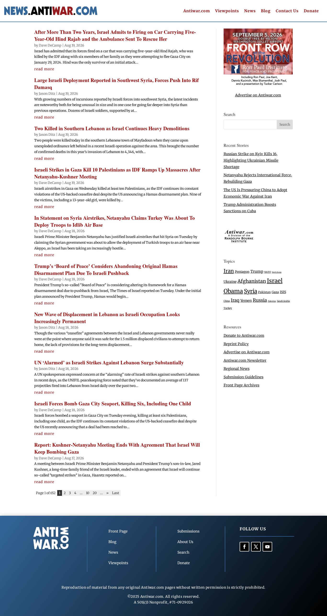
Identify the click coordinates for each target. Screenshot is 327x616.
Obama (233, 291)
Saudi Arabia (283, 301)
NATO (267, 272)
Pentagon (242, 272)
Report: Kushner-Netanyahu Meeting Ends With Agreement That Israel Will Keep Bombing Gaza (117, 448)
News (250, 11)
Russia (260, 300)
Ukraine (230, 281)
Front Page (118, 531)
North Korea (277, 272)
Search (183, 552)
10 (87, 493)
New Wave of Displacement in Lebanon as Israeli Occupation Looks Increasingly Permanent (107, 318)
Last (115, 493)
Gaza (275, 292)
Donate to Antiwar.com (244, 335)
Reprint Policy (236, 344)
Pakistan (264, 292)
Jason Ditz (47, 93)
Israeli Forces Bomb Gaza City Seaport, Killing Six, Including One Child (112, 403)
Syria (250, 291)
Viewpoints (227, 11)
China (227, 301)
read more (44, 69)
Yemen (246, 300)
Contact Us (287, 11)
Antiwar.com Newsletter (245, 360)
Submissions (188, 531)
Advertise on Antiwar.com (258, 95)
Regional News (236, 368)
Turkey (228, 308)
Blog (266, 11)
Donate (311, 11)
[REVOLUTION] (258, 84)
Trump (256, 271)
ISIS (283, 292)
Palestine (272, 301)
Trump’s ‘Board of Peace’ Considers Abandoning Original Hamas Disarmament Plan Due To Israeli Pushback (105, 269)
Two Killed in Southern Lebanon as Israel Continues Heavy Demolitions (111, 128)
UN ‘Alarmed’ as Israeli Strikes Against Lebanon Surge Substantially (109, 362)
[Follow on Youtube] (267, 546)
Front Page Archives (241, 385)
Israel (274, 280)
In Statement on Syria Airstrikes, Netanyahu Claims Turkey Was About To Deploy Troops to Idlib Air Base (114, 221)
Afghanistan (251, 281)
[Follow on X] (256, 546)
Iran (229, 271)
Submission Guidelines (243, 377)
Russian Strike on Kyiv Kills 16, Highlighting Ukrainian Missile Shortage (251, 160)
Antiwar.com (196, 11)
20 (95, 493)
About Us (185, 541)
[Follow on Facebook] (244, 546)
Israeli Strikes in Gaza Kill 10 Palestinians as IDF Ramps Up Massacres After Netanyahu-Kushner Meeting (117, 173)
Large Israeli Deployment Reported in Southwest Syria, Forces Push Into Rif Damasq (116, 84)
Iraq (235, 300)
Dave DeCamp (50, 45)
